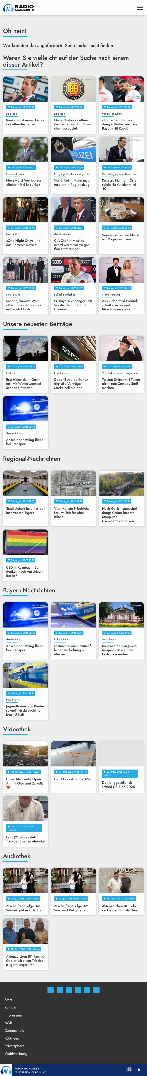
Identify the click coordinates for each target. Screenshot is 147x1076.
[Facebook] (60, 990)
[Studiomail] (87, 990)
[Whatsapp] (50, 990)
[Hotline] (96, 990)
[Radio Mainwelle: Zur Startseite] (69, 8)
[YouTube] (78, 990)
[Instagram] (69, 990)
